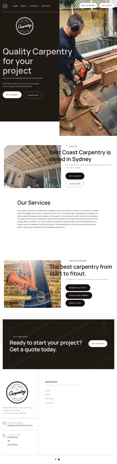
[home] (5, 6)
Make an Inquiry (88, 5)
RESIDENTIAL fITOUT (78, 288)
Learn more (33, 95)
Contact (34, 6)
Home (15, 6)
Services (45, 6)
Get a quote (107, 5)
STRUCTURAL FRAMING (78, 295)
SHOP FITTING (75, 303)
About (24, 6)
